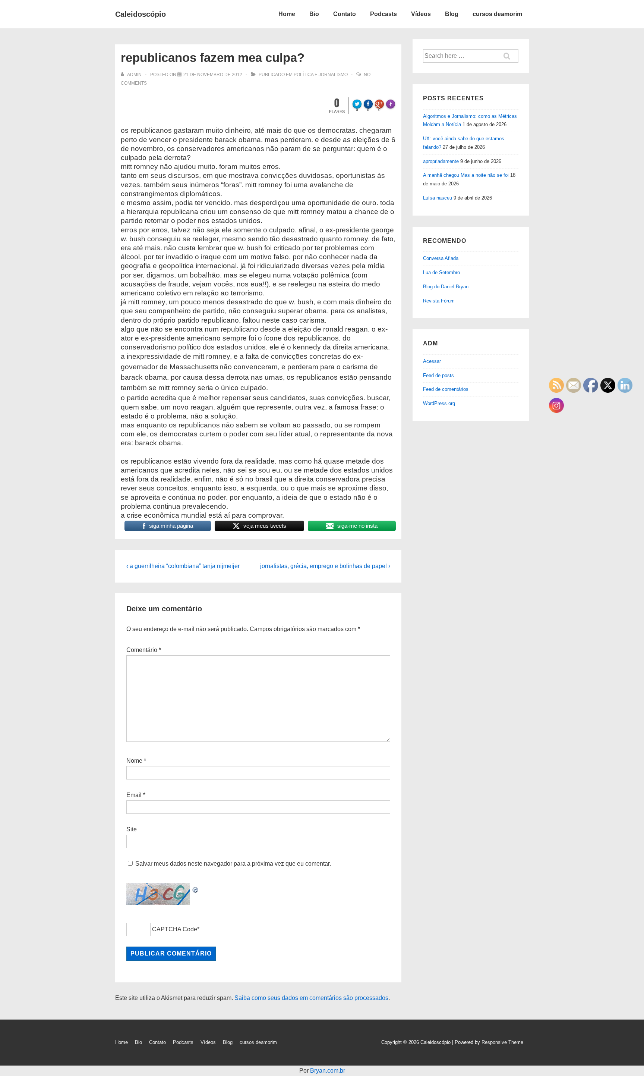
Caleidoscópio (140, 14)
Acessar (432, 361)
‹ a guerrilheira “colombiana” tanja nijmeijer (183, 566)
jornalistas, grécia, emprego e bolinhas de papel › (325, 566)
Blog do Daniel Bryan (445, 286)
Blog (451, 14)
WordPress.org (439, 403)
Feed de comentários (445, 389)
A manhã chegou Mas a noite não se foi (466, 175)
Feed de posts (438, 375)
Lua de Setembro (441, 272)
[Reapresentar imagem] (196, 888)
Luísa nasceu (437, 198)
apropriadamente (441, 161)
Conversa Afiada (440, 258)
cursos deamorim (497, 14)
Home (286, 14)
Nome (134, 760)
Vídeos (421, 14)
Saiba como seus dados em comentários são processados (311, 998)
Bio (314, 14)
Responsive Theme (502, 1042)
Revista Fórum (439, 301)
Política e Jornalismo (321, 74)
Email (134, 795)
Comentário (143, 650)
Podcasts (383, 14)
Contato (344, 14)
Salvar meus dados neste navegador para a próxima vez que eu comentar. (233, 863)
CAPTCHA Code (174, 929)
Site (131, 829)
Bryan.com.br (327, 1070)
